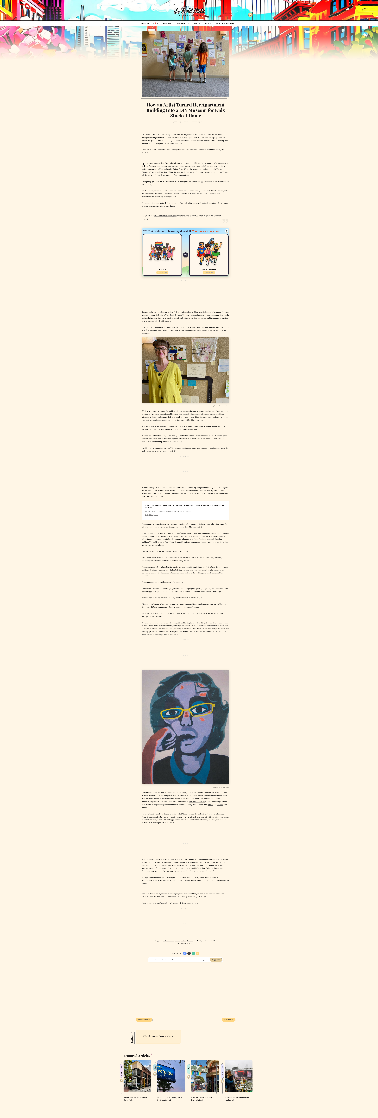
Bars (155, 1067)
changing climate (212, 798)
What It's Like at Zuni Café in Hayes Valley (135, 1098)
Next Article (228, 1020)
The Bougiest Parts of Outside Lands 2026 (237, 1098)
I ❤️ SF (156, 23)
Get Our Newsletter (224, 23)
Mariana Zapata (158, 1036)
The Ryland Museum (150, 426)
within (210, 804)
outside (220, 804)
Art (164, 941)
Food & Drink (183, 23)
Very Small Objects (173, 315)
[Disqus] (185, 987)
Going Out (168, 23)
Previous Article (144, 1020)
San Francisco (169, 941)
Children (177, 941)
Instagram (166, 419)
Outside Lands (222, 1071)
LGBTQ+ (197, 23)
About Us (145, 23)
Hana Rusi (199, 813)
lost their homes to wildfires (157, 798)
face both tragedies (197, 801)
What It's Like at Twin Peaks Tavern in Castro (202, 1098)
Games (208, 23)
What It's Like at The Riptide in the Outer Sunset (169, 1098)
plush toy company (210, 166)
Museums (190, 941)
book (200, 613)
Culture (183, 941)
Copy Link (216, 960)
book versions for (213, 625)
